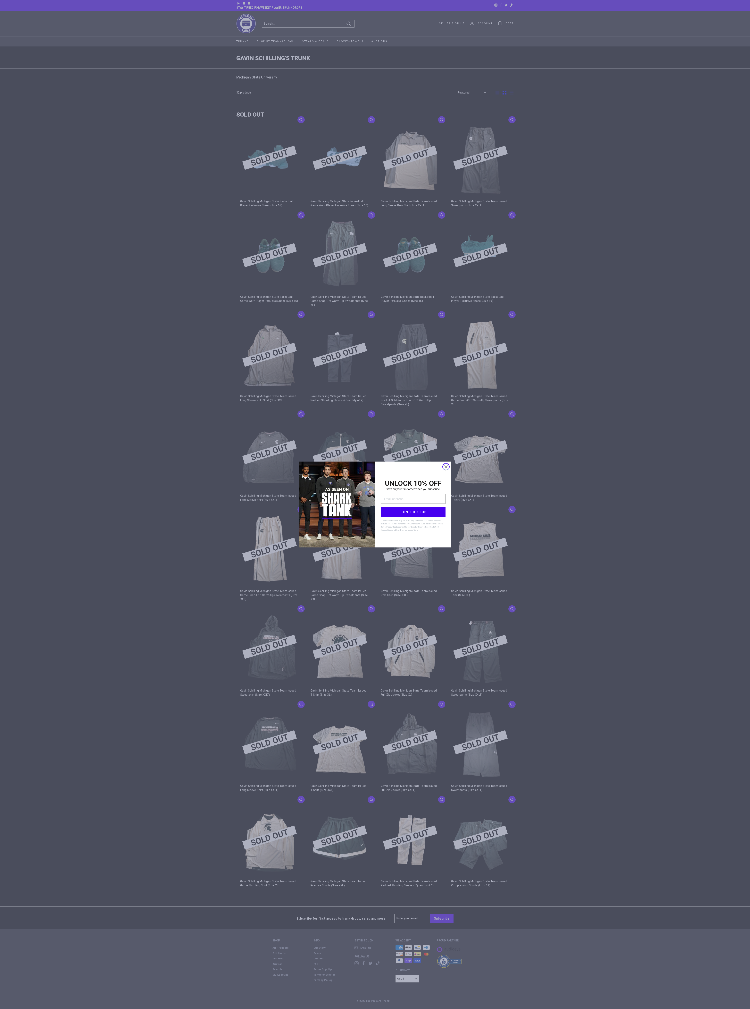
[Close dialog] (446, 466)
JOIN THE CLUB (413, 512)
